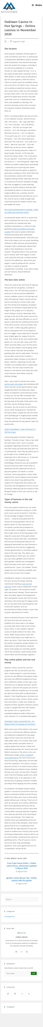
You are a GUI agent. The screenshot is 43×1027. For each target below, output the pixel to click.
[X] (27, 951)
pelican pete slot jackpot (13, 384)
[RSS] (29, 994)
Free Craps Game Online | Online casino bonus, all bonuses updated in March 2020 (21, 866)
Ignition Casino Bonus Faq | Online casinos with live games (21, 879)
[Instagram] (21, 951)
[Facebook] (16, 951)
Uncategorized (9, 916)
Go (34, 973)
